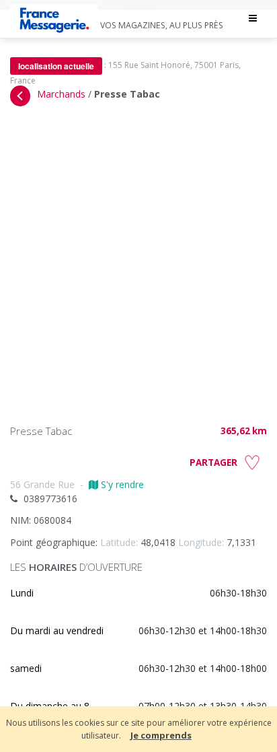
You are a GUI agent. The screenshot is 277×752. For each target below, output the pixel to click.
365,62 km (244, 431)
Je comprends (161, 735)
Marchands (61, 94)
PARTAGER (213, 462)
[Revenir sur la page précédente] (20, 96)
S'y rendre (121, 484)
